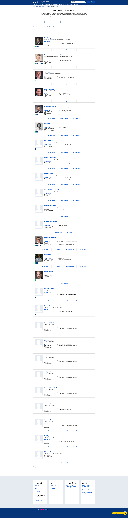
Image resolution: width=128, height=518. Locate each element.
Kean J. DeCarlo (49, 306)
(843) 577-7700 (47, 76)
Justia (34, 6)
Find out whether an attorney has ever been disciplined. (71, 486)
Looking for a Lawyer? (117, 513)
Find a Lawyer (35, 4)
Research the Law (48, 4)
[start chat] (125, 513)
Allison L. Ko (48, 404)
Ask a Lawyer (42, 4)
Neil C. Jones (48, 436)
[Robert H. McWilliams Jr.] (39, 359)
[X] (47, 509)
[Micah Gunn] (39, 126)
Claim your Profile (85, 489)
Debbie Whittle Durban (51, 388)
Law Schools (55, 4)
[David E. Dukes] (39, 177)
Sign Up (92, 1)
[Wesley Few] (39, 258)
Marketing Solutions (74, 4)
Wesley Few (47, 254)
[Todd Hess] (39, 75)
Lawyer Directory (38, 6)
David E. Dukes (48, 173)
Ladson (36, 493)
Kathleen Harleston (50, 205)
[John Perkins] (39, 455)
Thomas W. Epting (49, 323)
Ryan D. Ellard (48, 140)
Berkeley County (38, 502)
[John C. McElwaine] (39, 161)
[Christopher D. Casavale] (39, 193)
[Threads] (44, 509)
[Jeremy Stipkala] (39, 92)
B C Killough (48, 38)
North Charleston (38, 487)
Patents (43, 6)
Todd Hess (47, 72)
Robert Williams (49, 271)
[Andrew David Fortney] (39, 225)
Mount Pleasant (38, 490)
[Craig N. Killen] (39, 375)
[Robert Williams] (39, 275)
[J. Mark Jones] (39, 343)
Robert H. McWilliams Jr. (51, 356)
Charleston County (38, 499)
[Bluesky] (46, 509)
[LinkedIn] (38, 509)
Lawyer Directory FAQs (86, 488)
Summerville (37, 488)
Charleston (37, 485)
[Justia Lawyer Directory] (37, 2)
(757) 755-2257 (47, 110)
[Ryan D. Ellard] (39, 144)
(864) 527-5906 (47, 258)
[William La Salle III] (39, 109)
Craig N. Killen (48, 372)
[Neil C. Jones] (39, 439)
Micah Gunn (48, 123)
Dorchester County (38, 500)
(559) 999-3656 (47, 225)
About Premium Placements (87, 491)
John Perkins (48, 452)
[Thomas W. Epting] (39, 326)
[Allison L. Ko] (39, 407)
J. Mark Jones (48, 340)
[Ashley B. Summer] (39, 423)
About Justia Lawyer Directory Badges (86, 486)
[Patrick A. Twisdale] (39, 240)
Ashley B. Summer (49, 420)
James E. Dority (49, 289)
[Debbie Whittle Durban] (39, 391)
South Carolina (47, 6)
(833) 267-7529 (47, 241)
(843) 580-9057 (47, 59)
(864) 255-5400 (47, 292)
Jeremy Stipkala (49, 89)
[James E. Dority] (39, 292)
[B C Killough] (39, 41)
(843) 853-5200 (47, 177)
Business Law (53, 485)
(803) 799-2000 (47, 344)
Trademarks (53, 488)
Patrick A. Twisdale (50, 237)
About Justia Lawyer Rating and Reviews (87, 493)
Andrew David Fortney (51, 221)
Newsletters (67, 4)
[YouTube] (40, 509)
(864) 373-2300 (47, 424)
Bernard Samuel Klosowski (52, 55)
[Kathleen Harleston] (39, 209)
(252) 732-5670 (47, 127)
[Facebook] (41, 509)
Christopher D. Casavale (51, 189)
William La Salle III (50, 106)
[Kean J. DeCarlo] (39, 309)
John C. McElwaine (50, 157)
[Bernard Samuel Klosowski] (39, 58)
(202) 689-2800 (47, 161)
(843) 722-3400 (47, 144)
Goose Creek (37, 491)
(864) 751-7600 (47, 327)
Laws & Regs (61, 4)
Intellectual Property (55, 487)
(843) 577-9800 (47, 41)
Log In (89, 1)
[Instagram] (43, 509)
